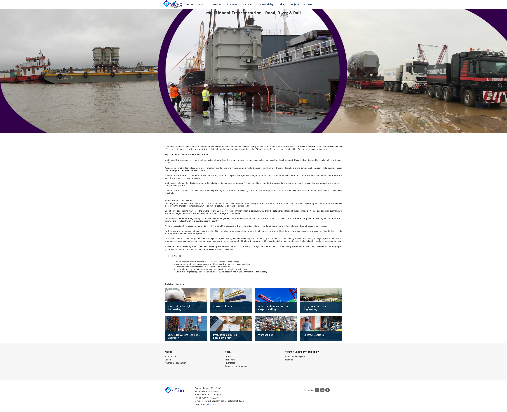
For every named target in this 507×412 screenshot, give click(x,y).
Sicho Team (232, 4)
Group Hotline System (295, 356)
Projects (295, 4)
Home (190, 4)
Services (217, 4)
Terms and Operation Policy (302, 352)
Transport (230, 359)
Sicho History (171, 356)
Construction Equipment (236, 366)
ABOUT (168, 352)
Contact (308, 4)
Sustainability (266, 4)
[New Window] (317, 390)
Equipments (249, 4)
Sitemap (289, 359)
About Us (203, 4)
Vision (168, 359)
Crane (228, 356)
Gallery (282, 4)
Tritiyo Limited (211, 404)
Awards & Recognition (175, 363)
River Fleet (230, 363)
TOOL (228, 352)
